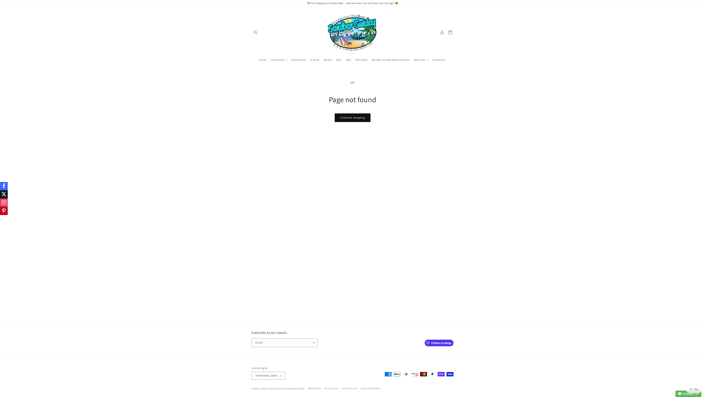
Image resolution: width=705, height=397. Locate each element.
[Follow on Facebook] (4, 186)
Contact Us (690, 393)
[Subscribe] (313, 342)
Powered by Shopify (294, 388)
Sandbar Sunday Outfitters (272, 388)
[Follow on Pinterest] (4, 211)
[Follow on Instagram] (4, 202)
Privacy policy (331, 388)
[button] (256, 32)
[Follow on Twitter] (4, 194)
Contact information (371, 388)
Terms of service (349, 388)
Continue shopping (352, 117)
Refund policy (314, 388)
